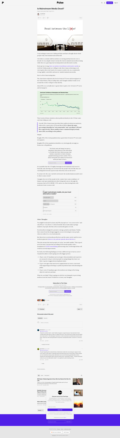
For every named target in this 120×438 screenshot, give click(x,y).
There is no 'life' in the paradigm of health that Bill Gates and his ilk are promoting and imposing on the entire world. (52, 383)
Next (79, 309)
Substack (54, 435)
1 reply (42, 363)
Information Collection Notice (59, 413)
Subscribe (109, 2)
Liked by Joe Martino (44, 350)
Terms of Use (66, 412)
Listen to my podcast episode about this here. (61, 239)
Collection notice (67, 429)
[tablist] (42, 318)
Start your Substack (56, 432)
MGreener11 (43, 329)
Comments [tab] (40, 318)
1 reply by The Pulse (45, 344)
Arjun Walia (42, 396)
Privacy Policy (69, 413)
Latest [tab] (42, 375)
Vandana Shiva (46, 385)
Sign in (116, 2)
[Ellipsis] (82, 330)
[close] (72, 391)
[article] (60, 383)
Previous (42, 309)
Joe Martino (42, 13)
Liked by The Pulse (44, 331)
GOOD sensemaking (52, 246)
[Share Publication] (104, 3)
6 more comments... (41, 369)
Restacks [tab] (45, 318)
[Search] (102, 3)
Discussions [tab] (46, 375)
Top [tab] (38, 375)
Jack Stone (42, 348)
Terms (62, 429)
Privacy (58, 429)
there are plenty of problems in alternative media (63, 66)
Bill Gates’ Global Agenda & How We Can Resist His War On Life (54, 379)
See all (39, 410)
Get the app (66, 432)
